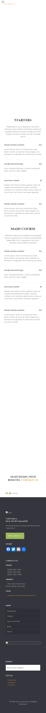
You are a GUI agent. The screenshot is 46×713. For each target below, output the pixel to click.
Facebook (11, 680)
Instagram (11, 682)
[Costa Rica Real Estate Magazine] (8, 4)
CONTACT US (29, 480)
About (9, 631)
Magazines (11, 611)
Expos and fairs (13, 621)
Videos (10, 616)
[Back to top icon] (40, 707)
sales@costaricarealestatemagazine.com (21, 595)
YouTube (11, 685)
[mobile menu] (42, 4)
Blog (9, 626)
